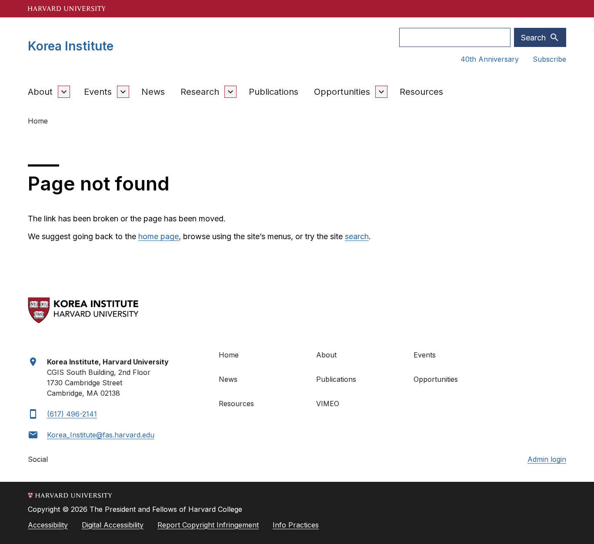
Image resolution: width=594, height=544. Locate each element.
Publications (273, 92)
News (153, 92)
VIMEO (327, 403)
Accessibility (48, 525)
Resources (421, 92)
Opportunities (342, 92)
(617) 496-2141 (72, 414)
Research (199, 92)
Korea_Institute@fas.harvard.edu (100, 435)
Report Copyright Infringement (208, 525)
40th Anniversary (490, 59)
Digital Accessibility (112, 525)
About (40, 92)
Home (229, 354)
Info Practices (296, 525)
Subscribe (549, 59)
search (357, 236)
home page (158, 236)
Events (98, 92)
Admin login (546, 459)
